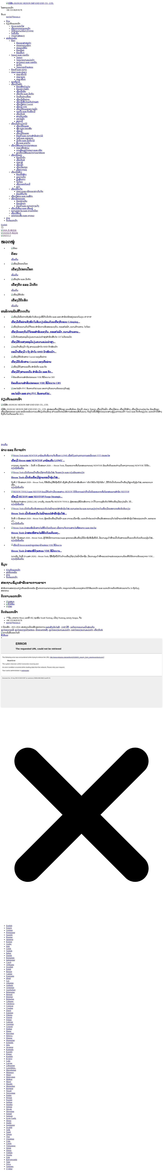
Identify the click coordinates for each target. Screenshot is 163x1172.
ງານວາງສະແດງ (18, 36)
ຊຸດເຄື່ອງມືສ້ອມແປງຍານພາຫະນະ (30, 153)
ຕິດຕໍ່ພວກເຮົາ (11, 220)
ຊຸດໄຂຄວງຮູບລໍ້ (7, 630)
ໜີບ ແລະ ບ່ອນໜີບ (24, 128)
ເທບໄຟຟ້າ (20, 119)
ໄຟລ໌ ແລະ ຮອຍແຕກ (24, 138)
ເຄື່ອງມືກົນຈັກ (17, 189)
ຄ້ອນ (13, 40)
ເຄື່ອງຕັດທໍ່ (20, 160)
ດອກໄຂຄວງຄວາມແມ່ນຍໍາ (82, 630)
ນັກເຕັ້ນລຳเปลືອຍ (23, 97)
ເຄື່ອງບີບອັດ (21, 91)
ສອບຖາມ (5, 591)
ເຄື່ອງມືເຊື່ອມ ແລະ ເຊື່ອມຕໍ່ (22, 208)
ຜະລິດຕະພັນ (11, 38)
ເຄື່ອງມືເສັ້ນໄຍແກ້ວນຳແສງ (27, 102)
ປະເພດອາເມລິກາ (23, 45)
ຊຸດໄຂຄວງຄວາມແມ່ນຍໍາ (59, 630)
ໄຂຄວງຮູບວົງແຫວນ (24, 67)
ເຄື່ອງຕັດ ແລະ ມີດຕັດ (25, 94)
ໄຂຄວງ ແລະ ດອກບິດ (20, 55)
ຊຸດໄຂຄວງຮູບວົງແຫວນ (25, 630)
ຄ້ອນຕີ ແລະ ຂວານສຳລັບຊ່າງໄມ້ (29, 136)
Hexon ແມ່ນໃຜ (17, 26)
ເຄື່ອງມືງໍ (19, 165)
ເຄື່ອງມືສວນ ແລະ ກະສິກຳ (22, 196)
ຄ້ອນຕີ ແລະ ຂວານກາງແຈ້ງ (27, 206)
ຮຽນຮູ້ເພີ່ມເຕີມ (17, 468)
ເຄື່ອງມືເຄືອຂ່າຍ (23, 99)
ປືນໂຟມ (19, 182)
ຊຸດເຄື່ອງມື (15, 82)
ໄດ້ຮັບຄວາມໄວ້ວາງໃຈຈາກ (22, 31)
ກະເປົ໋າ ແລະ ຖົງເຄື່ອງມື (25, 111)
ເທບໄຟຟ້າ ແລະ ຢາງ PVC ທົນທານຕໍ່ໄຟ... (31, 393)
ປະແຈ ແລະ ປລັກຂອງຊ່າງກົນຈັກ (29, 191)
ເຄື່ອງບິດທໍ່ (20, 114)
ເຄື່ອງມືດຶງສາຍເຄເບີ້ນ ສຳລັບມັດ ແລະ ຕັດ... (32, 371)
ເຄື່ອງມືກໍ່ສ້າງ (16, 172)
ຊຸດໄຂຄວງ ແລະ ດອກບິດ (26, 62)
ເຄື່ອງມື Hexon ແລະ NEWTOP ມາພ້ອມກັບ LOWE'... (38, 460)
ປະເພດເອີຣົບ (21, 48)
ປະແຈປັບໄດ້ (21, 74)
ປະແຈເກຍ (20, 77)
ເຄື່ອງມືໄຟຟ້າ (16, 84)
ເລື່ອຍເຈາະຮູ (21, 170)
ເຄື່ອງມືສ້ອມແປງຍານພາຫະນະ (24, 145)
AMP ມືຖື (65, 627)
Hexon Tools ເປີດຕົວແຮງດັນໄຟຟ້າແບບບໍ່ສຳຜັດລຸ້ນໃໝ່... (39, 513)
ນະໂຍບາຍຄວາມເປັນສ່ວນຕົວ (82, 627)
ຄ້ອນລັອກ (20, 50)
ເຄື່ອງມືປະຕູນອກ (18, 199)
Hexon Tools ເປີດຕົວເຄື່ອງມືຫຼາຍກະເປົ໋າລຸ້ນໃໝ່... (35, 477)
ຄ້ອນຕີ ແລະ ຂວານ (19, 70)
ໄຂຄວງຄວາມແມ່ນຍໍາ (25, 60)
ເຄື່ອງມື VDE (21, 107)
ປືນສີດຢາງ (20, 179)
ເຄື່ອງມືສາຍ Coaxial (24, 104)
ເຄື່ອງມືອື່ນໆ (16, 213)
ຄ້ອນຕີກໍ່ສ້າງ (21, 174)
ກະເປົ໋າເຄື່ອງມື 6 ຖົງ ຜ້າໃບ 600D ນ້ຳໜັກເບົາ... (33, 351)
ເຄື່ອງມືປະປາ (16, 155)
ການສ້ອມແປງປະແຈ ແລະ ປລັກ (29, 150)
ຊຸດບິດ (19, 65)
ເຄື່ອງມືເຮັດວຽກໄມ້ (19, 124)
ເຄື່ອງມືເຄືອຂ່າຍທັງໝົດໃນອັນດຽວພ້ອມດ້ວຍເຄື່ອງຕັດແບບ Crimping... (45, 322)
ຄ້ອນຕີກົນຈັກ (21, 194)
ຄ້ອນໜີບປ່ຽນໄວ (23, 86)
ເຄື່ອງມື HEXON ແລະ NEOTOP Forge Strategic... (36, 496)
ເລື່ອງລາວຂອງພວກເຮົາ (20, 28)
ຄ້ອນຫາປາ (21, 203)
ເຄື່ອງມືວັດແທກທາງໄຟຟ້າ (26, 109)
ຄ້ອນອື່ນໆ (20, 53)
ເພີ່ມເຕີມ (14, 259)
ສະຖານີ (19, 121)
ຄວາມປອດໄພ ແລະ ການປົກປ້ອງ (24, 211)
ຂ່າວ (8, 218)
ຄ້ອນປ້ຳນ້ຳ (20, 157)
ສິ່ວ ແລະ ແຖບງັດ (23, 143)
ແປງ (18, 186)
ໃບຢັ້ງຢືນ (15, 33)
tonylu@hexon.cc (13, 17)
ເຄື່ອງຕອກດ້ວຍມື (23, 184)
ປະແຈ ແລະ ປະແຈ (19, 72)
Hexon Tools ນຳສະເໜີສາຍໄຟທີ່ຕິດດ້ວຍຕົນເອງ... (35, 532)
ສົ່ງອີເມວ (4, 635)
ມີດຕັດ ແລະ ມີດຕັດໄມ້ (25, 140)
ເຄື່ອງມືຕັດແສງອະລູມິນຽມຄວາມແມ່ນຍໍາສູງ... (33, 342)
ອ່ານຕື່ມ (4, 444)
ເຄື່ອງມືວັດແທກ (22, 126)
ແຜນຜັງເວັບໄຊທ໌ (53, 627)
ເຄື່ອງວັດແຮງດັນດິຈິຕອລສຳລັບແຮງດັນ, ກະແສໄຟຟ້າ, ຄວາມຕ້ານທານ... (45, 331)
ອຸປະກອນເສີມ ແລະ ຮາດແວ (22, 216)
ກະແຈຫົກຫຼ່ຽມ (22, 148)
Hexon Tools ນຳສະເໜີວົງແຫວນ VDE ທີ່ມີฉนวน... (36, 551)
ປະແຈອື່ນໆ (21, 79)
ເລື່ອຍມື (19, 131)
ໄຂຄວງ (19, 57)
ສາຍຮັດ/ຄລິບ (22, 116)
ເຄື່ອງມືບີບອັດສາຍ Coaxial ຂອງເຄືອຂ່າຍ (31, 361)
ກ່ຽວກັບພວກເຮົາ (13, 570)
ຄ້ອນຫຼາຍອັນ (21, 201)
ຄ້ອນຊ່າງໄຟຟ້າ (22, 89)
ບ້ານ (8, 21)
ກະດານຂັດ (21, 177)
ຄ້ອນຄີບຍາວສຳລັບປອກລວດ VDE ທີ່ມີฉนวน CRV (36, 383)
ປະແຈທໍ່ (19, 162)
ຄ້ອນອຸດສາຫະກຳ (23, 43)
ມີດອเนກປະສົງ (42, 630)
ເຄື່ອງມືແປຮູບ (22, 167)
